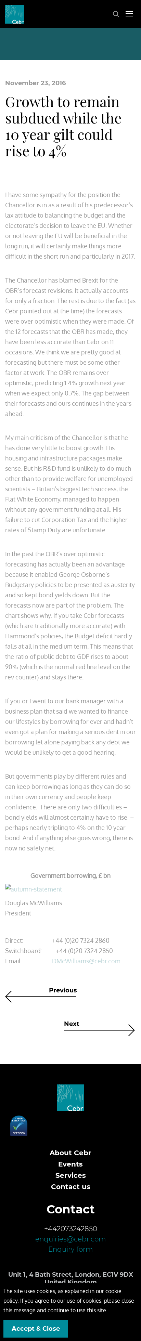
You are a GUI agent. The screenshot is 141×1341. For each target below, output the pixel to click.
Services (70, 1175)
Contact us (70, 1187)
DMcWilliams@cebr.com (86, 961)
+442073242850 (70, 1229)
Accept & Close (36, 1328)
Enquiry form (70, 1249)
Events (70, 1164)
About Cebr (70, 1153)
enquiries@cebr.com (70, 1239)
